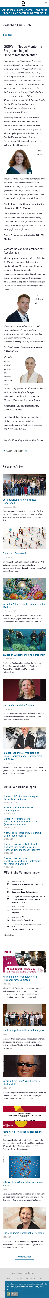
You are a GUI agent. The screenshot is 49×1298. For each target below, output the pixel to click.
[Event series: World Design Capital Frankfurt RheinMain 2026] (44, 896)
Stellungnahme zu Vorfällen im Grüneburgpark (18, 809)
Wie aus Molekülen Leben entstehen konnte (23, 1184)
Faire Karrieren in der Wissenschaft (22, 1131)
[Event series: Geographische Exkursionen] (23, 917)
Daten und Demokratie (15, 553)
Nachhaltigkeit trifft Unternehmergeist (23, 1030)
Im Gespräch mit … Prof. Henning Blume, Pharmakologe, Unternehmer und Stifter (22, 756)
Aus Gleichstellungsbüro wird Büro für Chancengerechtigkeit (22, 834)
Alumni (9, 450)
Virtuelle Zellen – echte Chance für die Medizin (24, 605)
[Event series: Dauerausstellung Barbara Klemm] (22, 889)
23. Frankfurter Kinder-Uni (22, 929)
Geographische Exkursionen (22, 920)
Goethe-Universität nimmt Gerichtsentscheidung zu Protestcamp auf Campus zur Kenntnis (22, 861)
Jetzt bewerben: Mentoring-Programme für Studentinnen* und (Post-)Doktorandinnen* (21, 821)
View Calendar (9, 935)
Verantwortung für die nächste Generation (19, 501)
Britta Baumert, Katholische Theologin (23, 1233)
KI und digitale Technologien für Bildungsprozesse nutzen (20, 978)
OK (9, 1294)
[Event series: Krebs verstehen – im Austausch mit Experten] (23, 907)
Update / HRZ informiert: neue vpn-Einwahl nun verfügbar (21, 798)
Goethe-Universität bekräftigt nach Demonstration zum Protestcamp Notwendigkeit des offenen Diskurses (22, 846)
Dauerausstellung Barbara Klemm (25, 892)
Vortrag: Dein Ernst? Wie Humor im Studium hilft (21, 1082)
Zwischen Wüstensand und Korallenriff (24, 654)
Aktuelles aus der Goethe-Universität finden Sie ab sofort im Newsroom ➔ (24, 11)
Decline (14, 1294)
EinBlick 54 (18, 450)
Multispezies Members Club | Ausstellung (27, 884)
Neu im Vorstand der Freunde (19, 705)
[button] (24, 1257)
